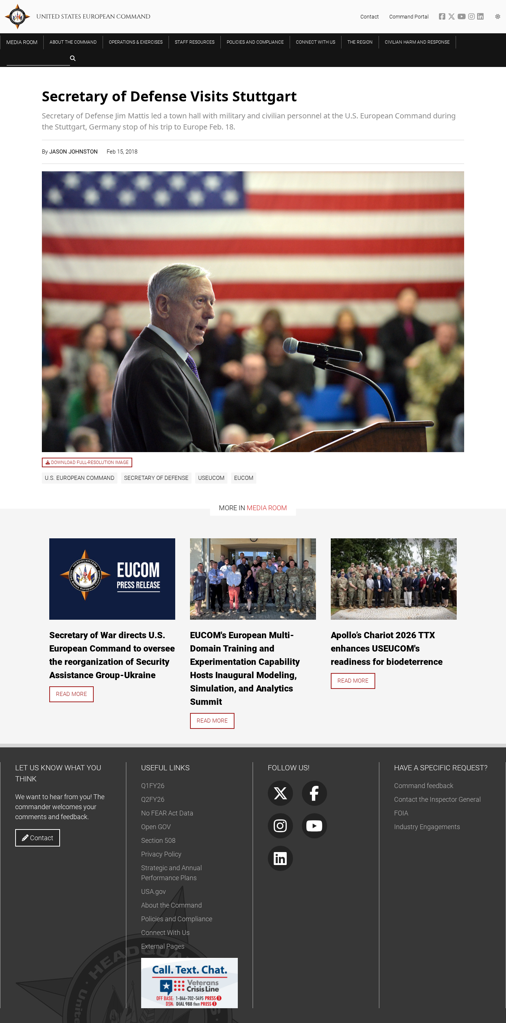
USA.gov (153, 891)
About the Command (171, 905)
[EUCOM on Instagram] (472, 17)
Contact (369, 17)
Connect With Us (165, 932)
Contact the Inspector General (437, 799)
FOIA (401, 813)
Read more (71, 694)
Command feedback (423, 786)
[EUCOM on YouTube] (462, 17)
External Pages (162, 946)
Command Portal (409, 17)
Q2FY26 (152, 799)
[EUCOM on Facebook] (443, 17)
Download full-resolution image (89, 462)
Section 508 (158, 840)
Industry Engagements (427, 827)
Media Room (267, 508)
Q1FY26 (152, 786)
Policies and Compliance (176, 919)
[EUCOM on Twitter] (452, 17)
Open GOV (156, 827)
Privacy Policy (161, 854)
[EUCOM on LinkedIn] (481, 17)
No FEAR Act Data (167, 813)
